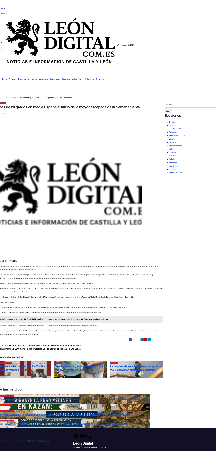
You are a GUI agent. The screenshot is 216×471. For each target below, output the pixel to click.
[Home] (0, 79)
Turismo (172, 169)
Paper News (31, 441)
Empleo (172, 139)
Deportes (172, 125)
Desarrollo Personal (177, 129)
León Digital (14, 68)
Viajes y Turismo (86, 79)
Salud (74, 79)
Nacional (22, 79)
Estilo (171, 149)
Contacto (3, 14)
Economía (32, 79)
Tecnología (55, 79)
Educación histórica (177, 136)
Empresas (43, 79)
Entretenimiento (175, 146)
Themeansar (44, 441)
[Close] (4, 456)
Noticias (12, 79)
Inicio (4, 79)
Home (2, 8)
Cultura (172, 122)
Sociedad (66, 79)
